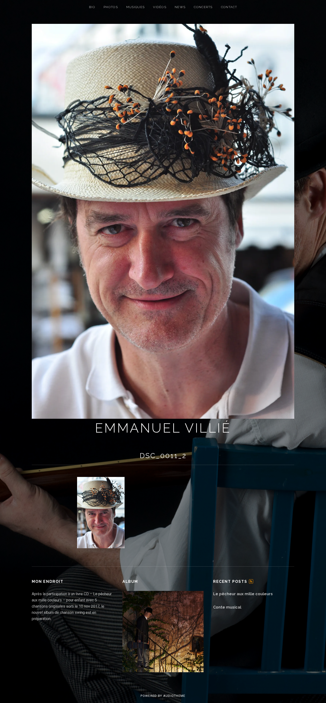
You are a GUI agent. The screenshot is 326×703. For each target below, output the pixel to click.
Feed (251, 581)
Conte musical (227, 607)
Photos (111, 7)
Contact (229, 7)
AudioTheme (174, 696)
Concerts (203, 7)
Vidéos (159, 7)
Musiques (135, 7)
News (180, 7)
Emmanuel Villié (163, 428)
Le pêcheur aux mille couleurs (243, 594)
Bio (92, 7)
